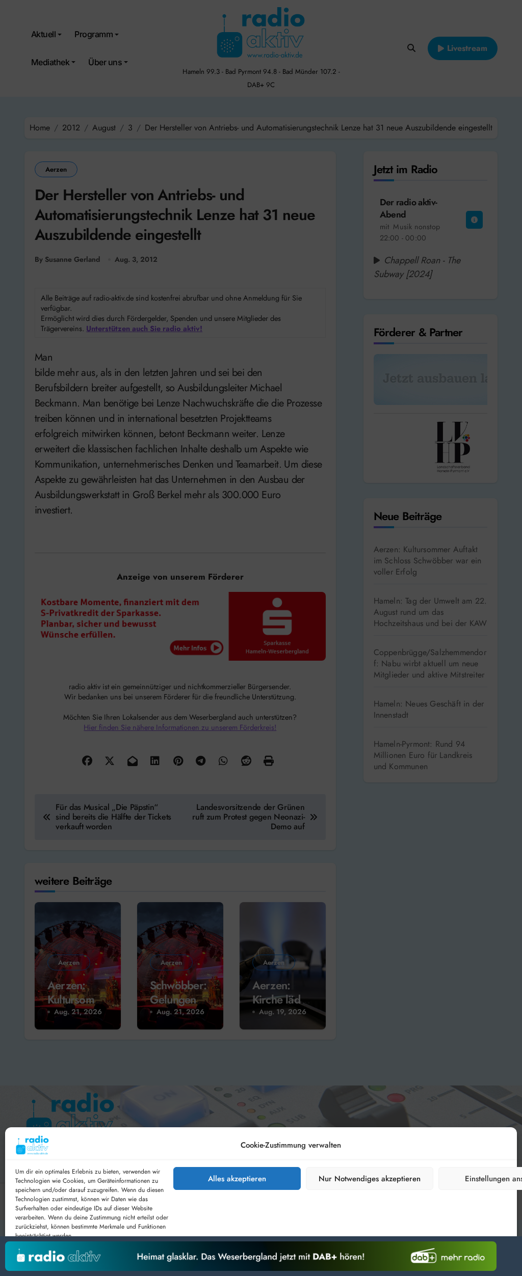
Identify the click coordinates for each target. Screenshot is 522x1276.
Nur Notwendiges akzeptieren (370, 1178)
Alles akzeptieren (237, 1178)
